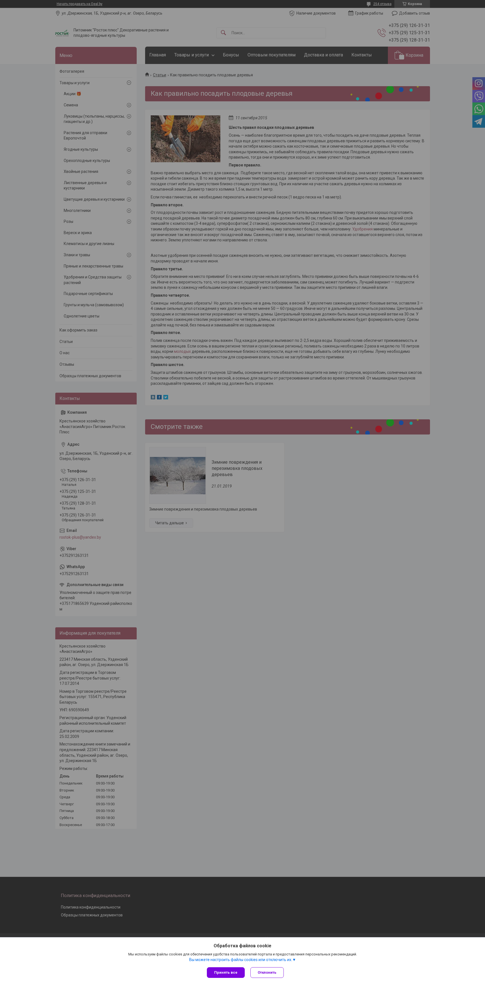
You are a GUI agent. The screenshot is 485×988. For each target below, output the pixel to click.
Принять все (225, 972)
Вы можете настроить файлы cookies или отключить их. (240, 959)
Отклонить (267, 972)
